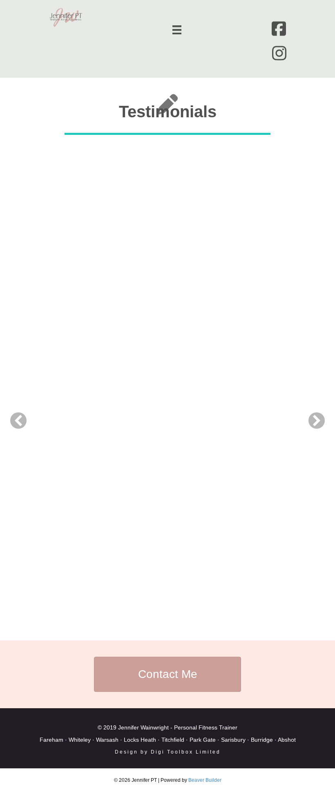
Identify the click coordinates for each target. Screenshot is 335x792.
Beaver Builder (204, 780)
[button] (18, 420)
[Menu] (177, 29)
